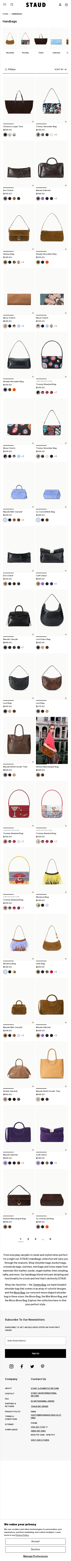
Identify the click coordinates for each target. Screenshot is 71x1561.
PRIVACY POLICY (12, 1411)
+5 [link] (55, 583)
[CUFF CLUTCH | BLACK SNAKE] (52, 549)
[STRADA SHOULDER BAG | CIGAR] (52, 228)
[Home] (36, 5)
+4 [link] (22, 262)
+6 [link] (55, 134)
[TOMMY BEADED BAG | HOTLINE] (19, 871)
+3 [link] (55, 198)
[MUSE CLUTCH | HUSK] (19, 291)
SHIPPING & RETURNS (10, 1405)
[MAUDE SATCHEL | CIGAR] (52, 1001)
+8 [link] (55, 971)
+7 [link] (55, 392)
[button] (60, 4)
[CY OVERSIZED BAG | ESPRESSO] (52, 1192)
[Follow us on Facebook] (22, 1366)
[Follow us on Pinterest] (43, 1366)
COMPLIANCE (11, 1429)
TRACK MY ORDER (39, 1406)
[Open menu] (5, 4)
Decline (35, 1549)
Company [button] (11, 1379)
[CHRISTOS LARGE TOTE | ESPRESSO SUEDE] (19, 100)
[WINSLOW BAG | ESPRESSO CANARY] (52, 871)
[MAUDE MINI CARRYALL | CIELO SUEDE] (19, 485)
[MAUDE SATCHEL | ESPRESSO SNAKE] (52, 164)
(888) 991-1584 (38, 1430)
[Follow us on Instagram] (11, 1366)
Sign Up (35, 1353)
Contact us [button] (38, 1379)
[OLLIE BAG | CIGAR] (52, 937)
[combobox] (56, 69)
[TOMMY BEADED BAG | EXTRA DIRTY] (19, 804)
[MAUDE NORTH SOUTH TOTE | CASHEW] (52, 1065)
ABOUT (8, 1388)
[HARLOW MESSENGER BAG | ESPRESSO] (19, 1192)
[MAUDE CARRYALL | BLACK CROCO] (19, 613)
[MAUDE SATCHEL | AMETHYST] (19, 1128)
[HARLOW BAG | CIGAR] (19, 228)
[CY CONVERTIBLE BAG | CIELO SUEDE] (52, 485)
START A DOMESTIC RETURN (45, 1388)
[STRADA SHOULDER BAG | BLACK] (19, 355)
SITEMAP (9, 1424)
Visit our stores (40, 1440)
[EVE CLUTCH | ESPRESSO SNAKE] (19, 164)
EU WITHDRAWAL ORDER (42, 1401)
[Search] (12, 4)
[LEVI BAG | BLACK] (19, 677)
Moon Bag (19, 1292)
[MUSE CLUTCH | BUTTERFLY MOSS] (52, 291)
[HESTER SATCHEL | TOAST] (19, 1065)
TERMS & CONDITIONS (11, 1417)
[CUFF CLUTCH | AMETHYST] (52, 1128)
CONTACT (10, 1393)
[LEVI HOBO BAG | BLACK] (52, 613)
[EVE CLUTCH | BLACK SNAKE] (19, 549)
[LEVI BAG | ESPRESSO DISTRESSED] (52, 677)
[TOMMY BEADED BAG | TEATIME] (52, 804)
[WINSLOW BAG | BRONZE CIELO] (19, 937)
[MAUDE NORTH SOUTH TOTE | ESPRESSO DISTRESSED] (19, 740)
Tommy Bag (39, 1284)
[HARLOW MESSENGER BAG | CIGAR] (52, 740)
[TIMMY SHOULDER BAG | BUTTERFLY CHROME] (52, 422)
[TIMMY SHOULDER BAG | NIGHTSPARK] (52, 100)
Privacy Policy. (22, 1535)
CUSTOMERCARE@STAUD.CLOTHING (46, 1416)
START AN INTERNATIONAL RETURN (44, 1394)
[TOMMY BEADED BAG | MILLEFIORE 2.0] (52, 355)
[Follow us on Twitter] (32, 1366)
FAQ (7, 1398)
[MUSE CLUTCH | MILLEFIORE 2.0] (19, 422)
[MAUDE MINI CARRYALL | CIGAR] (19, 1001)
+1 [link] (22, 647)
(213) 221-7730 (38, 1426)
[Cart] (66, 4)
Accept (35, 1541)
